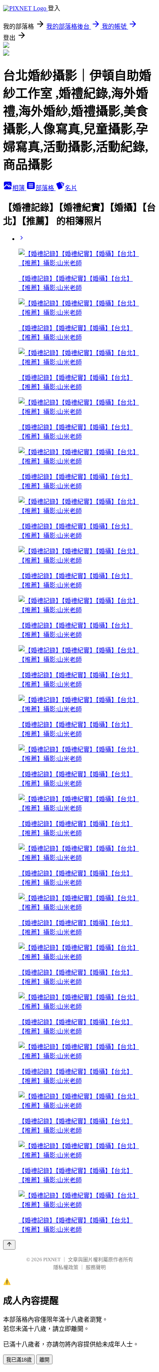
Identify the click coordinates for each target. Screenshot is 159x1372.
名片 (71, 188)
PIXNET (52, 1259)
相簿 (19, 188)
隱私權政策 (65, 1267)
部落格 (46, 188)
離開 (44, 1360)
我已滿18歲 (19, 1360)
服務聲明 (96, 1267)
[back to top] (9, 1245)
